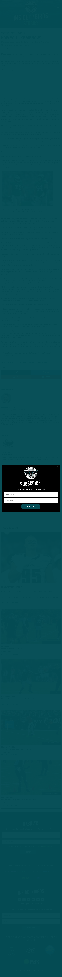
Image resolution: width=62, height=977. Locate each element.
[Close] (58, 466)
